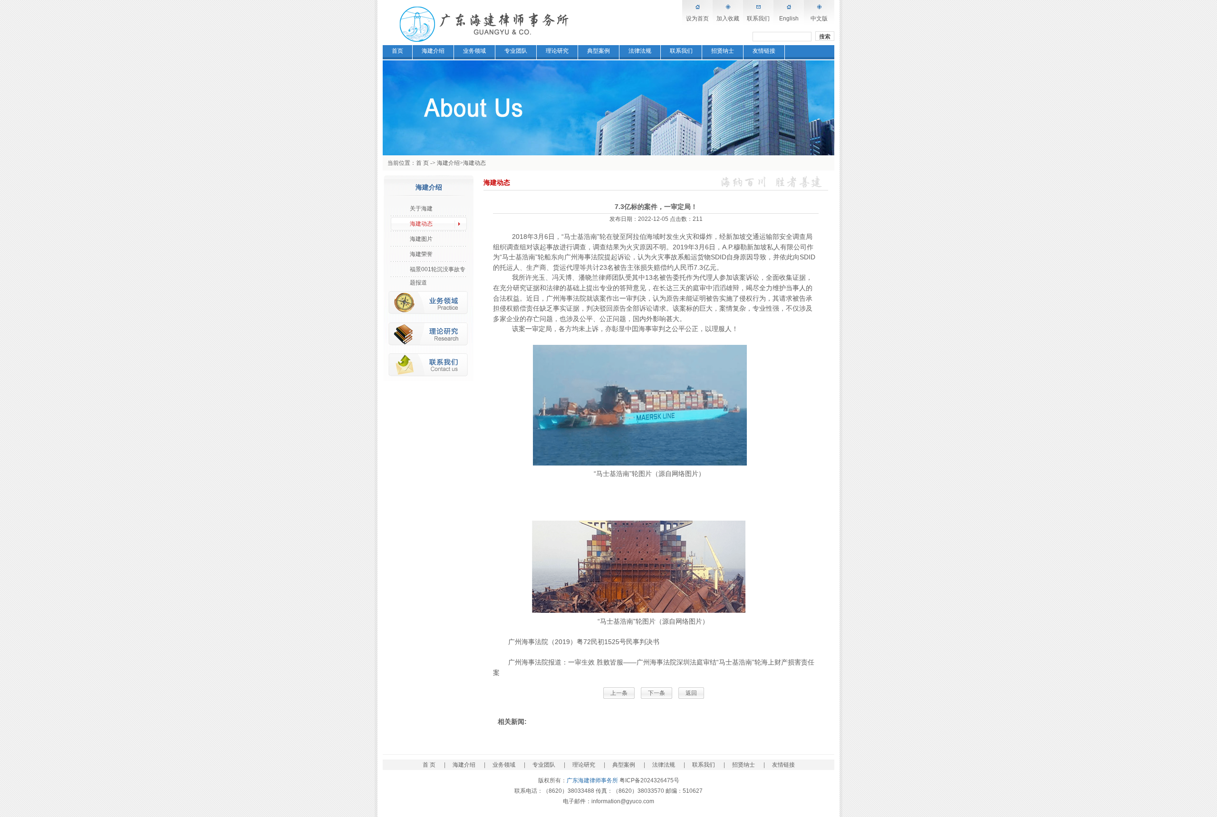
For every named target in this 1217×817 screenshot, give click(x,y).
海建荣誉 (421, 254)
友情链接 (764, 51)
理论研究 (557, 51)
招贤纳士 (722, 51)
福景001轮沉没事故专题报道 (437, 271)
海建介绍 (433, 51)
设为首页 (697, 18)
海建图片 (421, 239)
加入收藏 (727, 18)
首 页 (422, 163)
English (789, 18)
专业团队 (515, 51)
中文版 (819, 18)
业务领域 (474, 51)
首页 (397, 51)
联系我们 (758, 18)
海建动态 (474, 163)
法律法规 (639, 51)
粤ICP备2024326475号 (649, 780)
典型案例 (598, 51)
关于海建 (421, 208)
